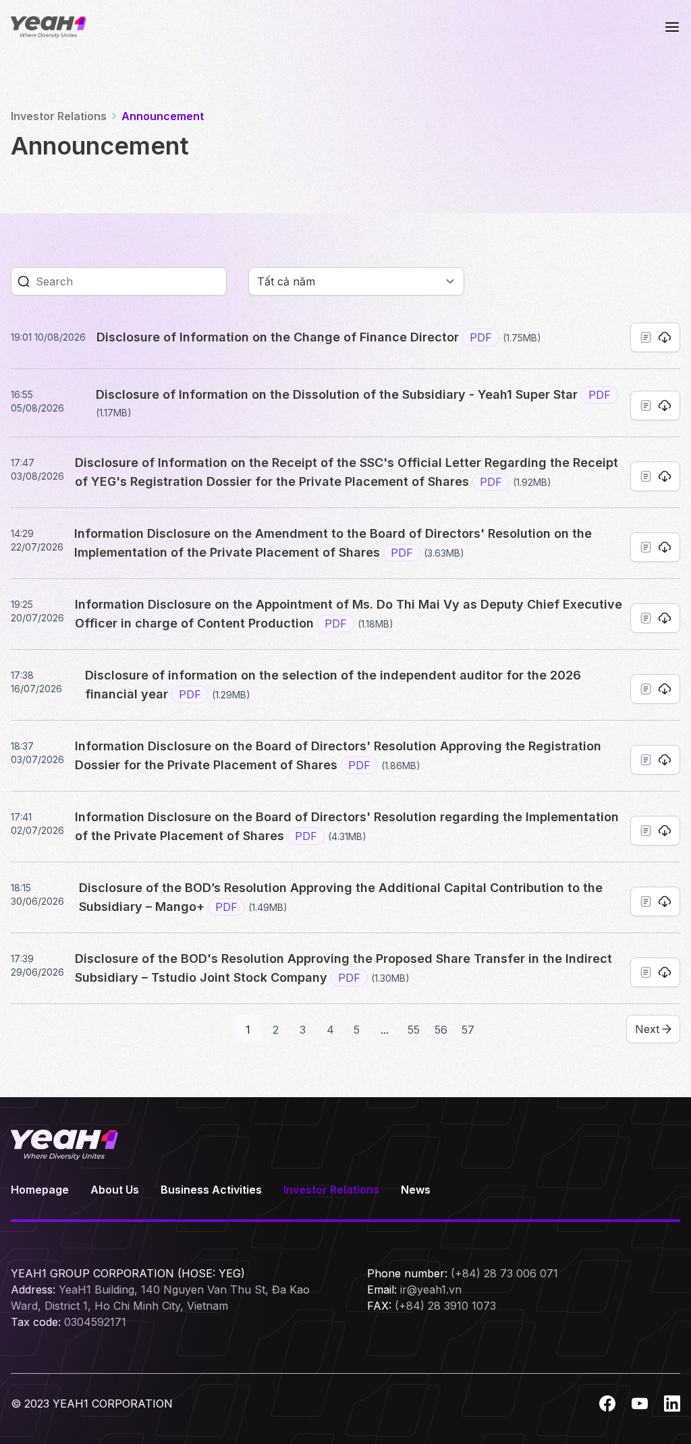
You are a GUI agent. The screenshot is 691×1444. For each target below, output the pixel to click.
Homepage (40, 1189)
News (416, 1189)
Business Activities (211, 1189)
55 (414, 1029)
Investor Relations (331, 1189)
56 (441, 1029)
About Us (114, 1189)
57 (468, 1029)
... (385, 1029)
